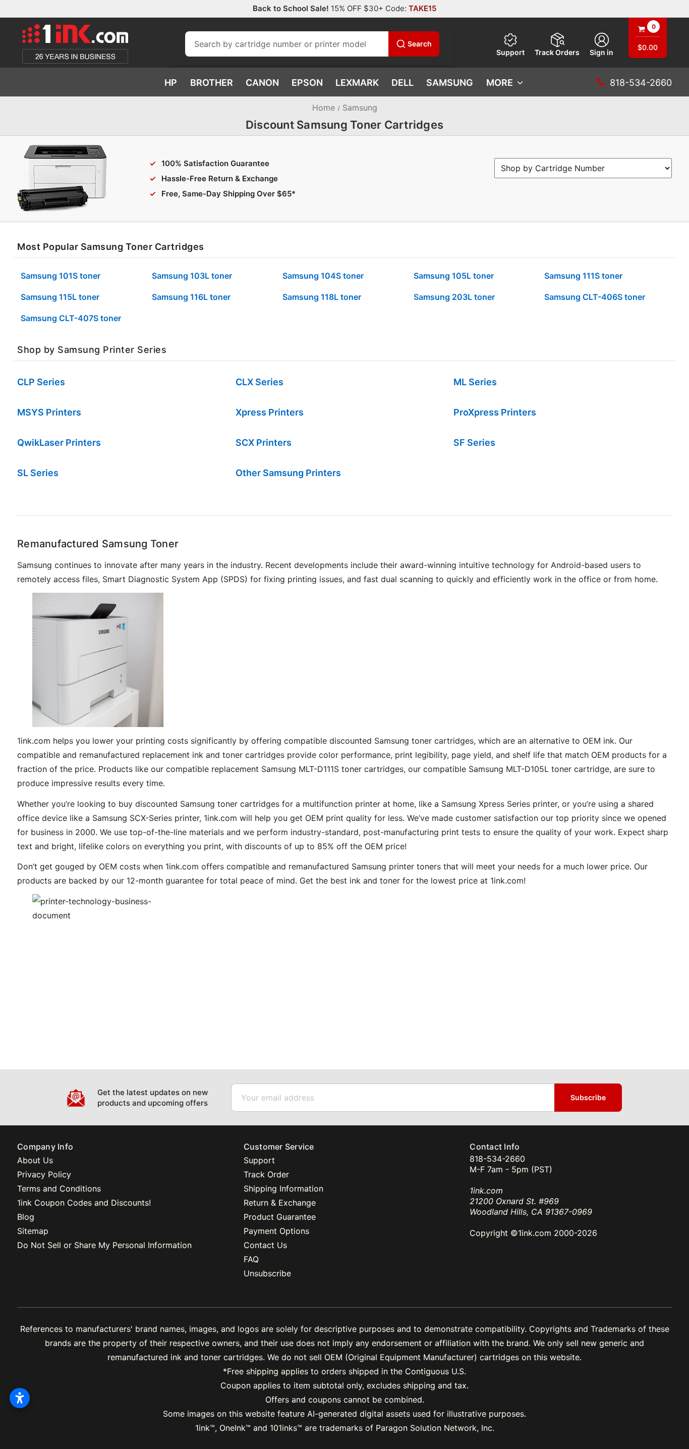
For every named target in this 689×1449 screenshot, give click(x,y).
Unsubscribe (267, 1273)
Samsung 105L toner (454, 276)
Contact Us (265, 1245)
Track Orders (557, 52)
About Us (35, 1160)
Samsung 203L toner (454, 297)
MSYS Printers (49, 412)
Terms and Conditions (59, 1188)
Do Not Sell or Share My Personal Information (104, 1245)
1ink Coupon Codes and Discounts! (84, 1203)
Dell (402, 82)
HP (170, 82)
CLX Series (259, 382)
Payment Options (276, 1231)
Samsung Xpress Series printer (499, 804)
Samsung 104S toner (323, 276)
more (499, 82)
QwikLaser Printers (59, 442)
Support (510, 52)
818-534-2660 (497, 1159)
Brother (211, 82)
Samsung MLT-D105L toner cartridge (539, 769)
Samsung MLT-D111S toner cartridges (332, 769)
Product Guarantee (280, 1217)
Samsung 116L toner (191, 297)
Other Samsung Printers (288, 473)
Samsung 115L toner (60, 297)
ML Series (475, 382)
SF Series (474, 442)
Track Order (266, 1174)
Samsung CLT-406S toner (594, 297)
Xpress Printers (270, 412)
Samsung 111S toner (583, 276)
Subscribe (588, 1097)
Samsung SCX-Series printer (145, 818)
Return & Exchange (280, 1203)
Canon (262, 82)
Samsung (449, 82)
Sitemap (32, 1231)
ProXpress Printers (494, 412)
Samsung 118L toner (321, 297)
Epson (307, 82)
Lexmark (357, 82)
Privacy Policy (44, 1174)
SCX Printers (264, 442)
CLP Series (41, 382)
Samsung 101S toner (60, 276)
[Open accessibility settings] (20, 1398)
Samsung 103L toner (192, 276)
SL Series (38, 473)
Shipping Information (283, 1188)
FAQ (251, 1259)
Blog (25, 1217)
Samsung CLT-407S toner (71, 318)
